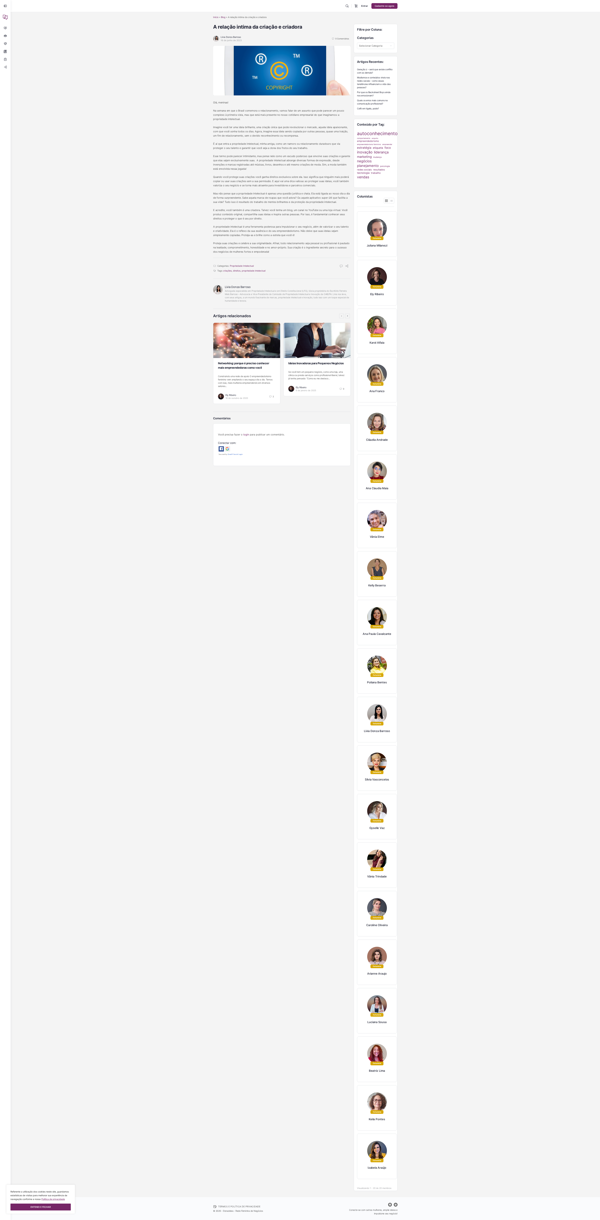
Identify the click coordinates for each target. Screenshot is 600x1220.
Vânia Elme (377, 536)
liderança (381, 152)
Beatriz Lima (377, 1070)
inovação (364, 152)
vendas (363, 177)
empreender (387, 144)
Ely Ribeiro (230, 395)
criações (227, 270)
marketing (364, 157)
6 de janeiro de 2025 (306, 390)
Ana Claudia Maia (377, 488)
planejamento (368, 166)
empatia (375, 138)
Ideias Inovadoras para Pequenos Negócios (316, 363)
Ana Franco (377, 391)
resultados (379, 169)
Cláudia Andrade (377, 439)
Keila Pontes (377, 1119)
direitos (236, 270)
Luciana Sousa (376, 1022)
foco (388, 148)
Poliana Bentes (377, 682)
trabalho (376, 172)
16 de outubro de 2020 (236, 398)
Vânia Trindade (377, 876)
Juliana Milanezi (377, 245)
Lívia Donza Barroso (231, 37)
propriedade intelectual (253, 270)
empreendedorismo (368, 141)
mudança (377, 157)
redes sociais (364, 169)
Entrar (364, 6)
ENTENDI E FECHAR (40, 1207)
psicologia (385, 166)
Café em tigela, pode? (368, 108)
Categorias (365, 38)
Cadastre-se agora (384, 6)
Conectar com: (227, 443)
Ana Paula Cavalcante (377, 633)
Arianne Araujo (377, 973)
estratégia (364, 148)
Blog (223, 17)
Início (215, 17)
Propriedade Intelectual (242, 265)
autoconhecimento (377, 133)
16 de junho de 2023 (231, 40)
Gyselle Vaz (377, 828)
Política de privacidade (53, 1199)
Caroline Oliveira (377, 925)
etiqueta (378, 147)
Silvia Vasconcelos (377, 779)
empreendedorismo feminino (369, 144)
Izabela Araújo (377, 1167)
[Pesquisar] (347, 6)
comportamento (363, 138)
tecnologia (363, 172)
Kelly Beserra (376, 585)
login (246, 434)
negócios (364, 161)
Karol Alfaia (377, 342)
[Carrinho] (356, 6)
